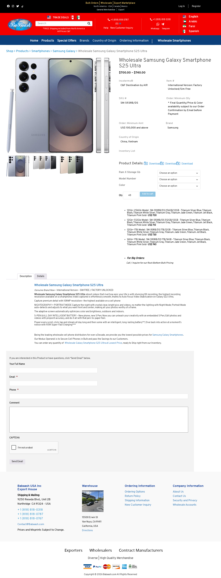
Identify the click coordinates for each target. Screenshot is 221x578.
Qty (120, 195)
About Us (178, 492)
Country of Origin (104, 40)
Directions (87, 530)
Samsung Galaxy (64, 51)
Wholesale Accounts (184, 505)
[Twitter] (17, 6)
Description (26, 276)
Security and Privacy (185, 500)
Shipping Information (137, 500)
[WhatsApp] (157, 24)
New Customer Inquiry (121, 28)
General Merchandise (106, 10)
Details (40, 276)
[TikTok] (22, 6)
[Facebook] (8, 6)
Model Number (127, 178)
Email (13, 377)
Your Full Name (17, 364)
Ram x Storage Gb (129, 172)
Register (196, 6)
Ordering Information (134, 40)
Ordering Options (135, 492)
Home (34, 40)
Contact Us (179, 496)
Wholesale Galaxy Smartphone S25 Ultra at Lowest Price (93, 343)
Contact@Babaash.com (30, 524)
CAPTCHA (14, 438)
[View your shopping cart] (120, 24)
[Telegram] (162, 24)
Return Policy (133, 496)
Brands (84, 40)
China (124, 141)
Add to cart (147, 194)
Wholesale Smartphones (174, 40)
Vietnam (133, 141)
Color (122, 185)
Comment (14, 403)
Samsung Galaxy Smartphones (167, 335)
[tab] (25, 276)
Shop (9, 51)
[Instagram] (13, 6)
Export (121, 10)
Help (106, 28)
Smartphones (40, 51)
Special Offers (66, 40)
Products (47, 40)
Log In (181, 6)
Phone (13, 390)
